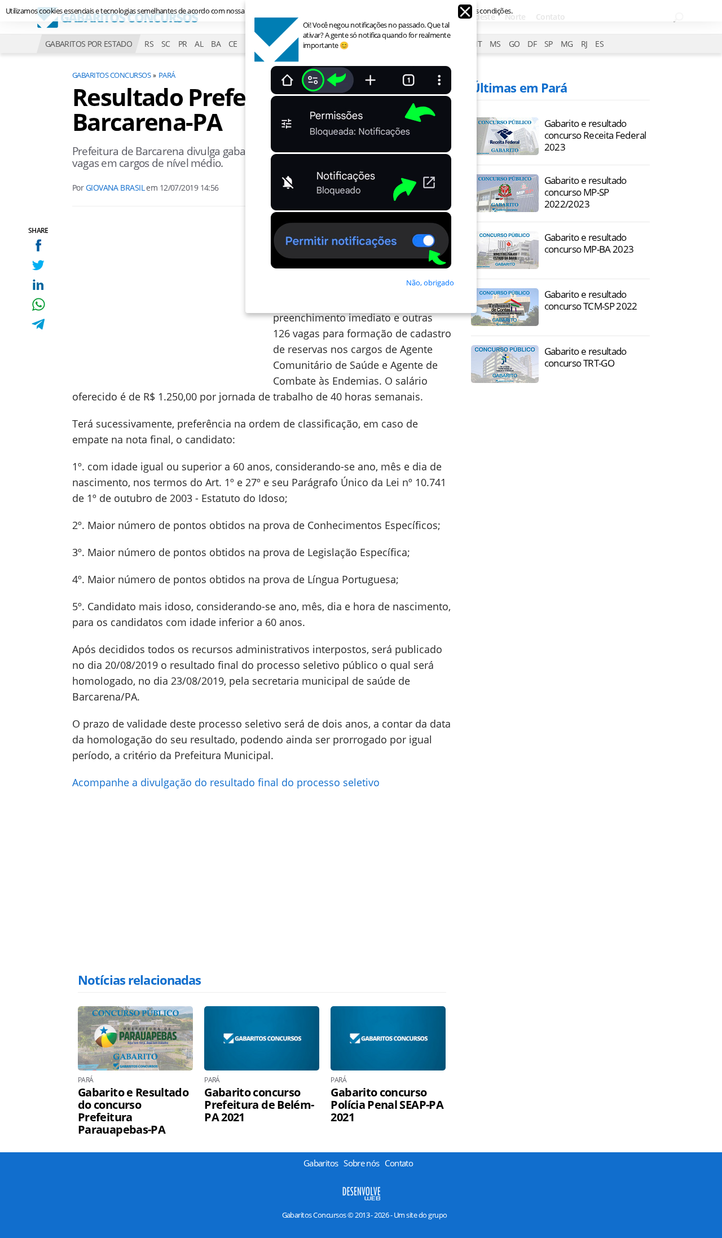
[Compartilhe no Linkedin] (38, 284)
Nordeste (478, 16)
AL (199, 43)
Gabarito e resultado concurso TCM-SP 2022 (590, 300)
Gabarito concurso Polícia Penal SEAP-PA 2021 (387, 1105)
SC (165, 43)
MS (495, 43)
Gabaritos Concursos (111, 75)
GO (514, 43)
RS (148, 43)
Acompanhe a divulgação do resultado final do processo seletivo (226, 782)
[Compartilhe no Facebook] (38, 245)
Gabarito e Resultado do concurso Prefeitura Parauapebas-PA (133, 1111)
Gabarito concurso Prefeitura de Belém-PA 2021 (259, 1105)
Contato (550, 16)
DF (531, 43)
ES (599, 43)
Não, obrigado (430, 282)
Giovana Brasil (115, 187)
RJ (584, 43)
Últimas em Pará (519, 87)
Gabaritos (320, 1163)
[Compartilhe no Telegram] (38, 324)
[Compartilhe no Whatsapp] (38, 304)
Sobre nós (361, 1163)
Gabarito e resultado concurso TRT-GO (585, 357)
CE (232, 43)
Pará (167, 75)
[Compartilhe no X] (38, 265)
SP (548, 43)
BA (216, 43)
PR (182, 43)
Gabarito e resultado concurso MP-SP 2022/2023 (585, 192)
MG (567, 43)
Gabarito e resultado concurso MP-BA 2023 (589, 243)
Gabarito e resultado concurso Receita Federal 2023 (595, 135)
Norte (515, 16)
